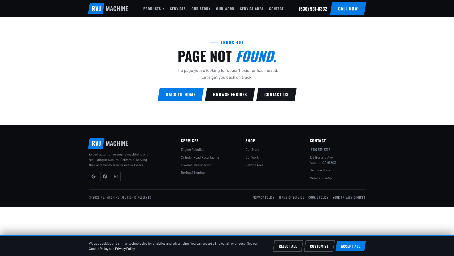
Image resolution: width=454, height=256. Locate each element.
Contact (276, 8)
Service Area (252, 8)
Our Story (201, 8)
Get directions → (322, 170)
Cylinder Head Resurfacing (200, 157)
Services (178, 8)
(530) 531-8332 (320, 149)
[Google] (93, 176)
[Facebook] (104, 176)
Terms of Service (291, 197)
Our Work (225, 8)
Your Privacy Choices (349, 197)
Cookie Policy (318, 197)
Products (153, 8)
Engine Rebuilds (192, 149)
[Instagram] (116, 176)
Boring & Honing (193, 172)
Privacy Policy (264, 197)
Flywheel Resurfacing (196, 165)
